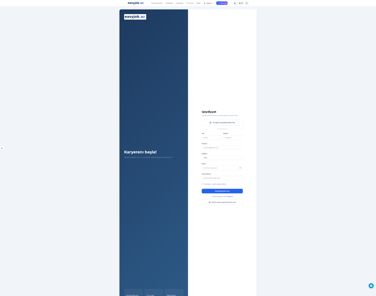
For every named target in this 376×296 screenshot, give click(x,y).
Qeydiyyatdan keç (222, 191)
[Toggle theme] (2, 148)
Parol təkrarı (207, 174)
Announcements (157, 3)
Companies (179, 3)
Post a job (223, 3)
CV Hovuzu (190, 3)
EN (242, 3)
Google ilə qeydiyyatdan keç (224, 122)
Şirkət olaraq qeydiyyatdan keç (223, 202)
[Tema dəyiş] (235, 3)
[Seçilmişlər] (247, 3)
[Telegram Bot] (371, 285)
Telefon (204, 154)
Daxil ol (209, 3)
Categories (169, 3)
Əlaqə (198, 3)
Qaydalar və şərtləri (210, 184)
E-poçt (204, 143)
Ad (203, 133)
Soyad (225, 133)
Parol (204, 164)
